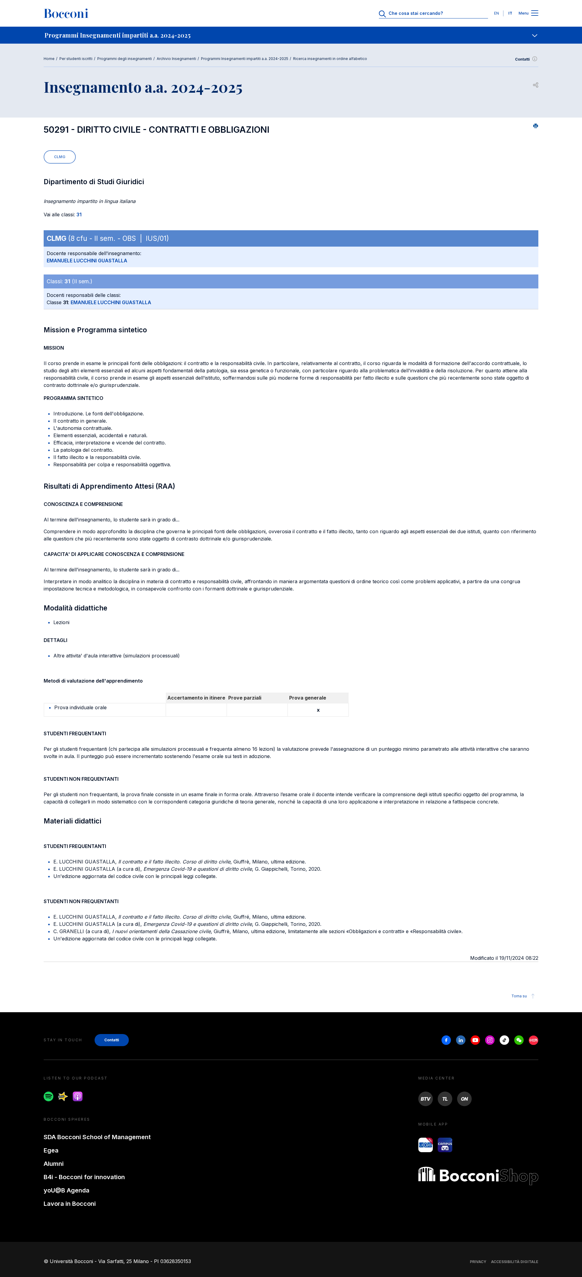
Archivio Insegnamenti (176, 58)
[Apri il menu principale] (534, 13)
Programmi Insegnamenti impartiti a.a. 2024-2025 (244, 58)
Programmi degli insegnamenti (124, 58)
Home (49, 58)
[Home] (66, 13)
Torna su (519, 996)
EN (496, 13)
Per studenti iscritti (75, 58)
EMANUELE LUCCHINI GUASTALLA (87, 261)
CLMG (59, 157)
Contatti (522, 59)
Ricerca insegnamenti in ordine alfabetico (330, 58)
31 (79, 214)
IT (510, 13)
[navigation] (291, 35)
